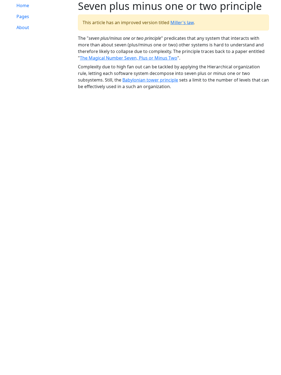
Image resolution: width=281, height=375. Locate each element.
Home (22, 5)
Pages (22, 16)
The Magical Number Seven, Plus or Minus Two (128, 58)
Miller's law (182, 22)
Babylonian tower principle (150, 80)
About (22, 27)
